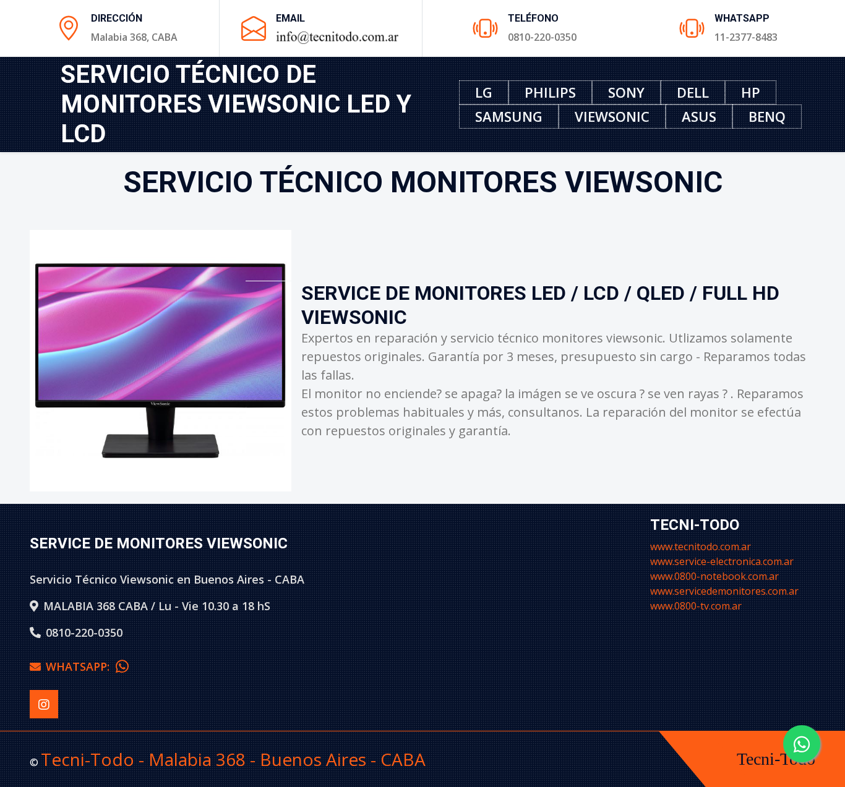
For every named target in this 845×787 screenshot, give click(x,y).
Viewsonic (612, 116)
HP (750, 92)
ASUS (699, 116)
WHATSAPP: (81, 666)
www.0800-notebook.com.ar (714, 576)
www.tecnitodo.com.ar (700, 546)
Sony (626, 92)
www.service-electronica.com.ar (722, 561)
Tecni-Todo (776, 758)
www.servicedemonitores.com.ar (724, 591)
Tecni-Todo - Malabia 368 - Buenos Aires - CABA (233, 759)
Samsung (509, 116)
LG (483, 92)
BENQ (767, 116)
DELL (693, 92)
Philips (550, 92)
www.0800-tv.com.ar (696, 606)
